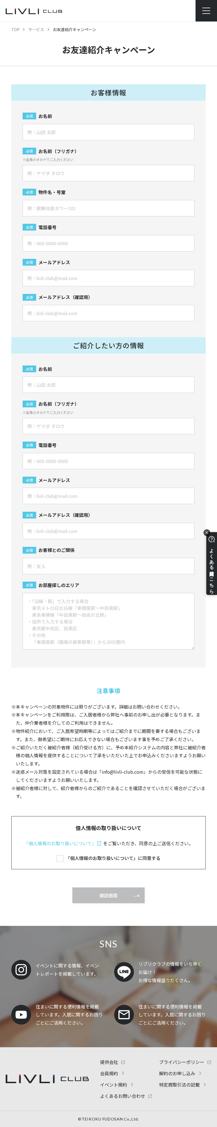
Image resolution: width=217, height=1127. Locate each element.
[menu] (206, 10)
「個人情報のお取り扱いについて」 (60, 843)
